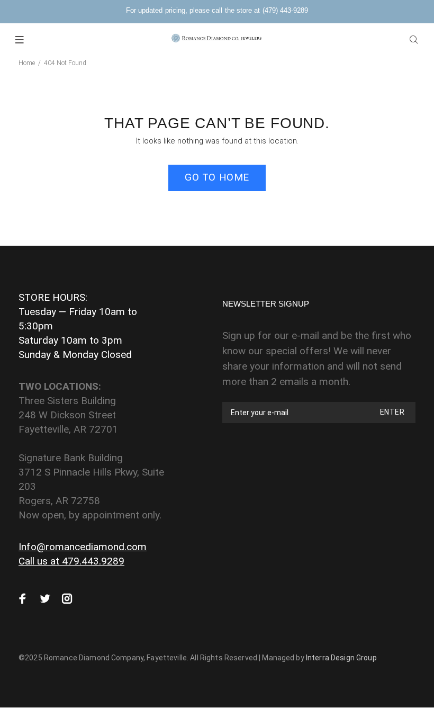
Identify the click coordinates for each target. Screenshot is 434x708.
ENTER (392, 412)
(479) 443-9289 (285, 10)
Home (27, 63)
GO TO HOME (217, 177)
